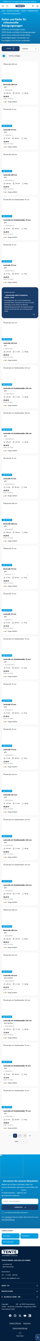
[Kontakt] (37, 1337)
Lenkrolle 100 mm (10, 175)
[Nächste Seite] (30, 1136)
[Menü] (3, 6)
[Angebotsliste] (33, 6)
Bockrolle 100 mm (10, 85)
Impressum (27, 1323)
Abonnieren (18, 1207)
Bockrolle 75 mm (9, 569)
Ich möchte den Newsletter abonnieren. (16, 1212)
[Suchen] (7, 6)
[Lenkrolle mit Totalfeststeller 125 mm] (20, 376)
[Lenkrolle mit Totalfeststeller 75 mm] (20, 207)
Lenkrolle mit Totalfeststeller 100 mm (17, 433)
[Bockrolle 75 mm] (20, 556)
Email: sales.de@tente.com (11, 1278)
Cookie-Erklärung (15, 1323)
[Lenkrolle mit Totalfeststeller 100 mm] (20, 421)
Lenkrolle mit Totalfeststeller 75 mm (17, 220)
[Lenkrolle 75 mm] (20, 117)
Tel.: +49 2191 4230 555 (10, 1275)
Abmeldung (7, 1217)
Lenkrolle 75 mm (9, 130)
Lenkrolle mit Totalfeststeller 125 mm (17, 388)
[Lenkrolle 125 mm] (20, 331)
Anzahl (16, 1141)
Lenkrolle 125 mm (10, 343)
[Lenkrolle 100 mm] (20, 162)
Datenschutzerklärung (8, 1220)
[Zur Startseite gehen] (20, 6)
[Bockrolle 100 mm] (20, 72)
